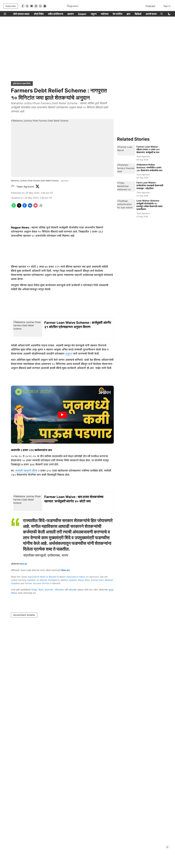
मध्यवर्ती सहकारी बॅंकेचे (25, 470)
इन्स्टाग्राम (49, 589)
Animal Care (97, 580)
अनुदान (68, 353)
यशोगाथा (104, 13)
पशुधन (94, 13)
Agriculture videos (75, 576)
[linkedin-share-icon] (30, 206)
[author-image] (13, 186)
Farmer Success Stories (37, 583)
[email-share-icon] (35, 206)
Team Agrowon (25, 186)
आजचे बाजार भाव (153, 13)
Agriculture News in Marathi (42, 576)
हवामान (71, 13)
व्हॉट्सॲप (73, 589)
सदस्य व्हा (23, 563)
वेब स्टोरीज (117, 13)
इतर (128, 13)
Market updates (69, 580)
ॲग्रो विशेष (39, 13)
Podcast (150, 6)
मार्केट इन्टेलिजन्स (55, 13)
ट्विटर (40, 589)
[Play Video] (62, 414)
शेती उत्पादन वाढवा (21, 13)
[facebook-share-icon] (24, 206)
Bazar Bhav (84, 580)
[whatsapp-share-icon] (13, 206)
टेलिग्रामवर (59, 589)
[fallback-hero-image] (126, 150)
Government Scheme (24, 615)
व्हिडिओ (138, 13)
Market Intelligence (49, 580)
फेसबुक (34, 589)
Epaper (82, 13)
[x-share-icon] (19, 206)
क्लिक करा (65, 570)
